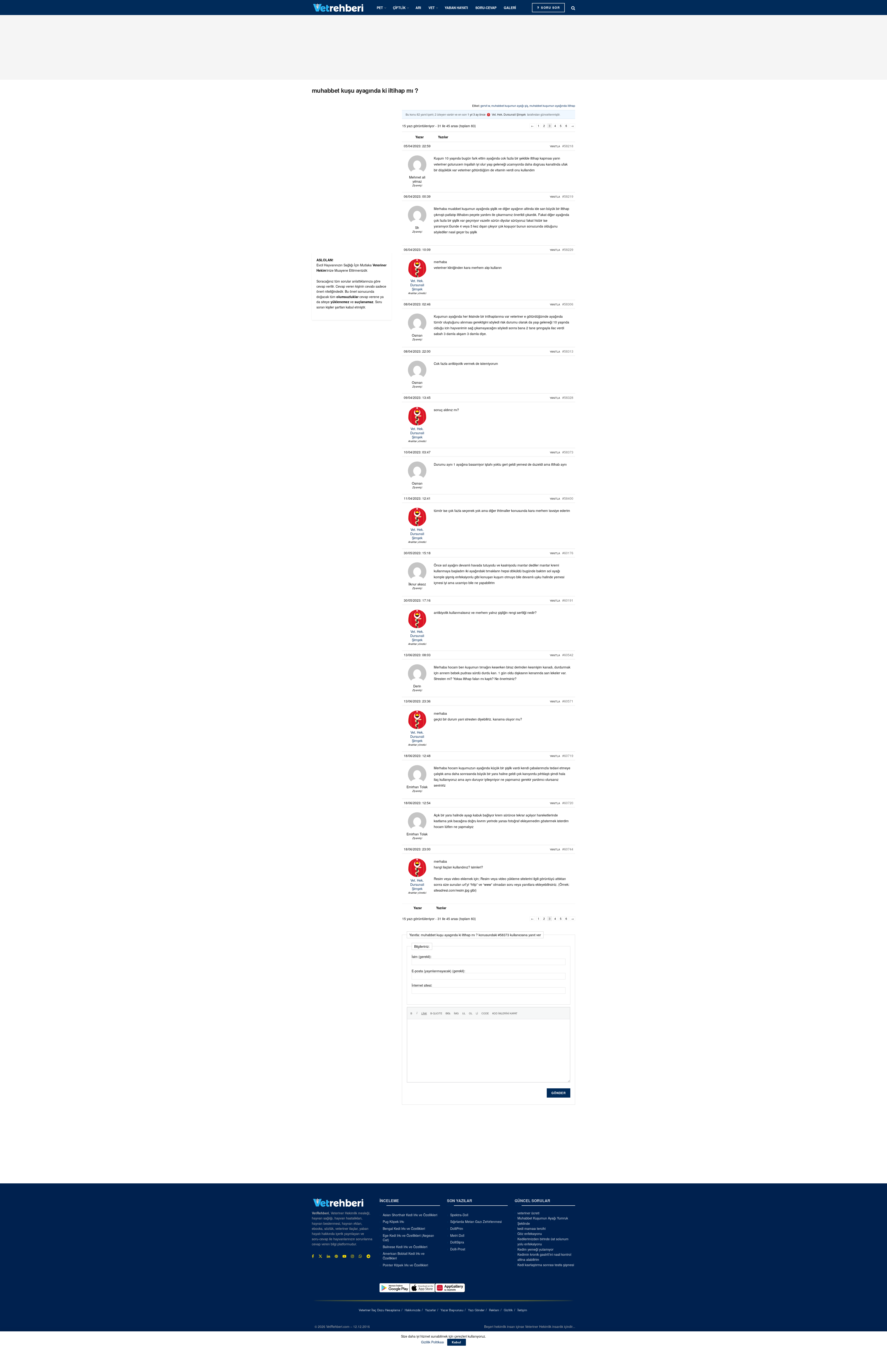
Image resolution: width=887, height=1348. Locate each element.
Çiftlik (399, 7)
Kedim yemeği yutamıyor (535, 1249)
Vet (431, 7)
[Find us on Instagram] (352, 1256)
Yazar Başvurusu (451, 1310)
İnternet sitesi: (422, 985)
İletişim (522, 1310)
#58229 (567, 249)
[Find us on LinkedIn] (328, 1256)
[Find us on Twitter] (320, 1256)
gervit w (485, 106)
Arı (418, 7)
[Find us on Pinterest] (336, 1256)
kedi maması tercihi (531, 1228)
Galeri (510, 7)
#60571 (567, 701)
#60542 (567, 655)
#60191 (567, 600)
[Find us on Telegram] (368, 1256)
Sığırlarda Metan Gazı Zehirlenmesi (476, 1221)
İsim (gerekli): (421, 956)
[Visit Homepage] (338, 7)
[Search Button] (573, 7)
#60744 (567, 849)
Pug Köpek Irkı (393, 1221)
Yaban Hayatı (456, 7)
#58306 (567, 304)
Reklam (494, 1310)
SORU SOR (550, 7)
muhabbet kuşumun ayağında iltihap (552, 106)
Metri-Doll (457, 1235)
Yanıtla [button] (555, 146)
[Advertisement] (443, 47)
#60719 (567, 756)
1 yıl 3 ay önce (477, 114)
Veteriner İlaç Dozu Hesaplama (379, 1310)
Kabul (456, 1342)
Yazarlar (430, 1310)
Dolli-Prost (457, 1249)
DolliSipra (457, 1242)
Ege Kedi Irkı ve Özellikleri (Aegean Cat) (408, 1237)
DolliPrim (456, 1228)
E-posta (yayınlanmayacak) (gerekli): (438, 971)
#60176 (567, 553)
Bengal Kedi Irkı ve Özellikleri (404, 1228)
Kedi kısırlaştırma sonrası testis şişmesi (545, 1264)
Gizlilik (508, 1310)
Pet (380, 7)
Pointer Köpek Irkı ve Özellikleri (405, 1265)
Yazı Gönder (476, 1310)
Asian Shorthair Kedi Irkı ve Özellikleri (410, 1215)
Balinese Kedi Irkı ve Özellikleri (405, 1246)
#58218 (567, 146)
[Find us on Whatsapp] (360, 1256)
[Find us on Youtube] (344, 1256)
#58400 (567, 498)
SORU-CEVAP (485, 7)
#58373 (567, 452)
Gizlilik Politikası (432, 1342)
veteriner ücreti (528, 1213)
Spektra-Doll (459, 1215)
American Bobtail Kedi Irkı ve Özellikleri (404, 1255)
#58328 (567, 397)
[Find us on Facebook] (313, 1256)
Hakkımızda (412, 1310)
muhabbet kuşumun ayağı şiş (509, 106)
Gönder (558, 1093)
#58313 (567, 351)
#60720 (567, 803)
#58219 (567, 196)
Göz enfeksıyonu (529, 1233)
